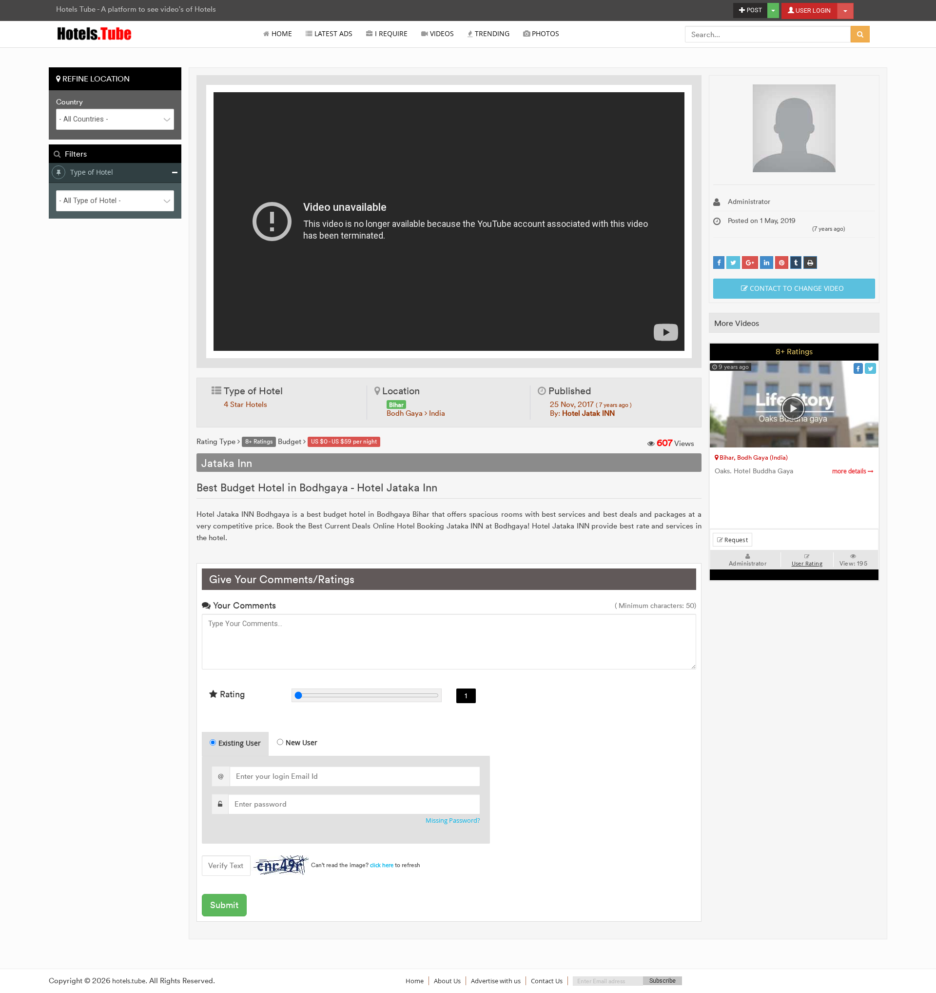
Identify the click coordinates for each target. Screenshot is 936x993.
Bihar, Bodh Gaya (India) (753, 457)
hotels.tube (128, 980)
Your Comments (243, 605)
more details (850, 471)
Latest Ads (332, 33)
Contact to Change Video (796, 288)
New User (301, 742)
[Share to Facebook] (718, 262)
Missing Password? (453, 820)
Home (281, 33)
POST (753, 10)
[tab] (235, 744)
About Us (447, 980)
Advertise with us (496, 980)
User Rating (807, 563)
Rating (231, 694)
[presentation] (236, 744)
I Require (390, 33)
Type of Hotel (91, 172)
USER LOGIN (812, 10)
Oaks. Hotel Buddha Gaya (791, 471)
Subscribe (662, 980)
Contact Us (547, 980)
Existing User (239, 743)
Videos (441, 33)
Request (735, 540)
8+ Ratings (794, 351)
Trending (491, 33)
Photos (544, 33)
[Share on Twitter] (733, 262)
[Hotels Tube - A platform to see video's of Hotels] (95, 33)
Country (69, 102)
